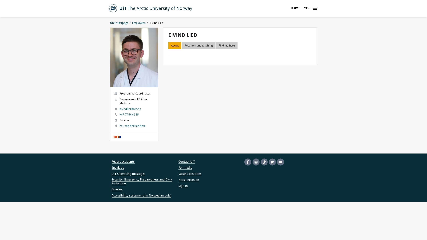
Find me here (227, 45)
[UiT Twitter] (272, 162)
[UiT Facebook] (247, 162)
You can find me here (132, 126)
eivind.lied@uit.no (130, 109)
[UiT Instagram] (256, 162)
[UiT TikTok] (264, 162)
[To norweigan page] (115, 136)
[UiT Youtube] (280, 162)
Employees (139, 23)
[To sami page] (119, 136)
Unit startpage (119, 23)
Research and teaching (198, 45)
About (175, 45)
